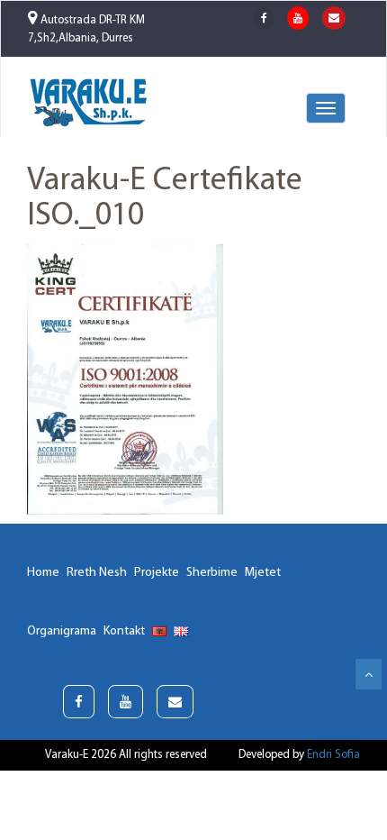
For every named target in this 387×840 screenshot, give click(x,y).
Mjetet (263, 573)
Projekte (156, 573)
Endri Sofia (333, 755)
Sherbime (212, 573)
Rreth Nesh (97, 573)
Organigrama (61, 631)
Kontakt (124, 631)
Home (43, 573)
